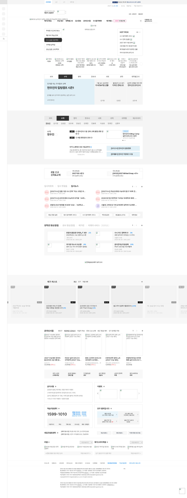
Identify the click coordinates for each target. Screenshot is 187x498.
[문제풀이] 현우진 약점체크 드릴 (120, 155)
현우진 (48, 123)
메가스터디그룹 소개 (134, 463)
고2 (56, 2)
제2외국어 (136, 118)
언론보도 (54, 463)
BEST (60, 331)
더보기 (142, 282)
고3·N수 (48, 2)
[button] (65, 11)
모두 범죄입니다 (103, 408)
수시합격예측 (97, 21)
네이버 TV (73, 490)
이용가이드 (51, 424)
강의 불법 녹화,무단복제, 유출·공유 (129, 414)
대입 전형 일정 (52, 215)
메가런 (81, 225)
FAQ (60, 424)
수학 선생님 (117, 176)
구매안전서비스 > (110, 484)
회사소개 (46, 463)
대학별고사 (69, 21)
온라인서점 (87, 21)
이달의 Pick (81, 331)
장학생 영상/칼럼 (51, 225)
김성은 (63, 123)
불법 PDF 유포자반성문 (129, 421)
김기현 (55, 123)
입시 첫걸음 (62, 186)
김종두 (117, 123)
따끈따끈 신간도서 (69, 331)
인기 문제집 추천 (114, 331)
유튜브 (77, 490)
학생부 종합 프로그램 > (135, 433)
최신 (75, 282)
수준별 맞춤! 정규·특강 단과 (53, 453)
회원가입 (129, 6)
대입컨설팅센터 (50, 433)
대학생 (72, 2)
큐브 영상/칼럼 (68, 225)
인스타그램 (65, 490)
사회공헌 (61, 463)
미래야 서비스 (94, 225)
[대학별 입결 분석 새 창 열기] (89, 42)
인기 (79, 282)
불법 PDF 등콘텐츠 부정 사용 (107, 421)
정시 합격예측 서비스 (70, 215)
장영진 (110, 123)
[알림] (3, 18)
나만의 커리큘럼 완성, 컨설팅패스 (75, 434)
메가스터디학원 (100, 442)
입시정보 (78, 21)
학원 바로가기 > (86, 453)
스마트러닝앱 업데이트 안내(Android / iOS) (61, 393)
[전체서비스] (141, 21)
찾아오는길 (69, 463)
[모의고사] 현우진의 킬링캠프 (119, 149)
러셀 (46, 442)
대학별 (124, 118)
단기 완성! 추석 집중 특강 (103, 453)
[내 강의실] (3, 8)
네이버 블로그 (69, 490)
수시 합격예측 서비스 (89, 215)
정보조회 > (79, 470)
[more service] (141, 63)
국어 (51, 77)
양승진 (78, 123)
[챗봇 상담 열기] (182, 491)
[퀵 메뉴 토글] (3, 2)
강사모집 (87, 463)
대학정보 (134, 215)
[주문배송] (3, 34)
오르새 (71, 123)
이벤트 (100, 386)
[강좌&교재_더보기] (141, 169)
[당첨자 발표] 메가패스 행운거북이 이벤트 (60, 390)
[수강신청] (3, 13)
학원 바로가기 (137, 6)
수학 (65, 77)
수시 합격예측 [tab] (101, 53)
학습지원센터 (52, 408)
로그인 (123, 6)
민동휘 (93, 123)
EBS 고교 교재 (91, 331)
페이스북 (61, 490)
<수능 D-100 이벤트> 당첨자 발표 (58, 399)
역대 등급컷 (105, 215)
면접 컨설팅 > (119, 433)
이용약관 (102, 463)
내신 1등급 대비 (102, 331)
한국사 (93, 77)
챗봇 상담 (68, 424)
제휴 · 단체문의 (85, 424)
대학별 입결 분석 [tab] (89, 53)
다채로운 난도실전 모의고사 (148, 20)
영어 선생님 (77, 176)
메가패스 (109, 21)
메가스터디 (93, 12)
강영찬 (86, 123)
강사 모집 (77, 424)
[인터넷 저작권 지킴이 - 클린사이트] (121, 469)
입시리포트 (49, 186)
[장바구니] (3, 29)
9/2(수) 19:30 (127, 2)
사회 (107, 77)
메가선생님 (48, 21)
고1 (64, 2)
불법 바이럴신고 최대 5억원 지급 (107, 414)
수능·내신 (60, 21)
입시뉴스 (75, 186)
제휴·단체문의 (78, 463)
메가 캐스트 (52, 281)
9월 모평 (85, 282)
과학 (121, 77)
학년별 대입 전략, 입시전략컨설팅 (75, 431)
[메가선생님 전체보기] (53, 20)
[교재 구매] (3, 23)
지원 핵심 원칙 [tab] (78, 53)
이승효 (102, 123)
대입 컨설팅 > (104, 433)
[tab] (53, 31)
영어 (79, 77)
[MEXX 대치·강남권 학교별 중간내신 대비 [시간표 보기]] (49, 19)
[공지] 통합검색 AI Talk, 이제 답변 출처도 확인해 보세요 (65, 396)
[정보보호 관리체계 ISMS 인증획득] (118, 469)
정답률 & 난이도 (120, 215)
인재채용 (95, 463)
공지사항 (50, 386)
